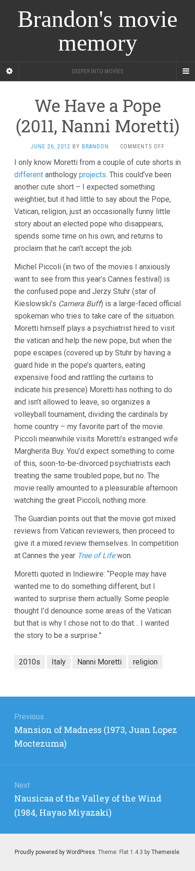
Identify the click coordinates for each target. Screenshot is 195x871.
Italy (59, 661)
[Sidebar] (9, 71)
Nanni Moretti (99, 661)
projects (92, 174)
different (28, 174)
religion (145, 661)
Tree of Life (96, 555)
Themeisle (165, 852)
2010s (29, 661)
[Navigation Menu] (185, 71)
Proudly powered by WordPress (55, 852)
